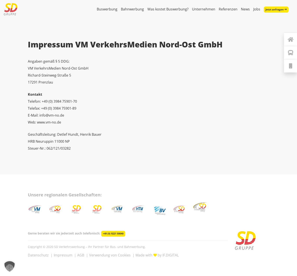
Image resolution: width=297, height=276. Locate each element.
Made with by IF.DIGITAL (157, 255)
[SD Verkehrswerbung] (10, 9)
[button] (9, 266)
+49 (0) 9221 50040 (113, 233)
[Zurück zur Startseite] (290, 39)
